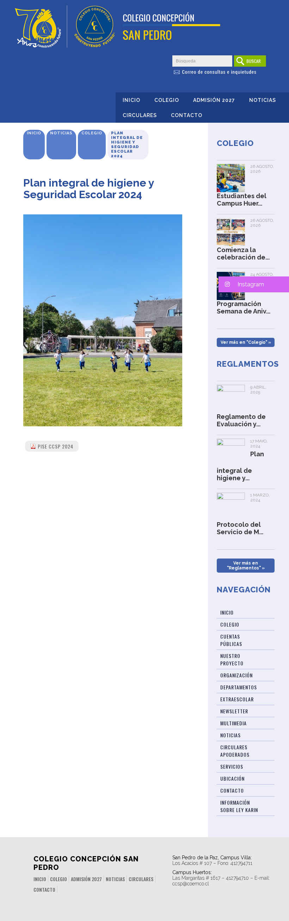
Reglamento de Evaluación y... (241, 420)
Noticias (262, 100)
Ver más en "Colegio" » (246, 342)
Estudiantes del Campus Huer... (241, 199)
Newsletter (234, 711)
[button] (254, 284)
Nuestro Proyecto (232, 659)
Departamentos (238, 687)
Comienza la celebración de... (243, 253)
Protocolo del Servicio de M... (240, 528)
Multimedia (233, 723)
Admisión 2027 (214, 100)
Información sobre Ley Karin (239, 806)
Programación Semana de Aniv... (243, 307)
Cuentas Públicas (231, 640)
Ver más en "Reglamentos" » (246, 566)
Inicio (131, 100)
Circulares (140, 115)
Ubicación (232, 778)
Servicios (231, 766)
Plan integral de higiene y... (240, 466)
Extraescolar (237, 699)
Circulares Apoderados (235, 750)
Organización (236, 675)
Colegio (166, 100)
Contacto (186, 115)
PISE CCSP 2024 (55, 446)
